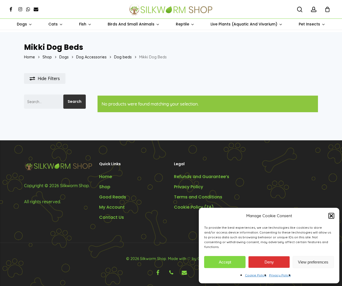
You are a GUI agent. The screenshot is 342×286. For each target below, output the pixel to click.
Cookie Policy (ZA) (194, 207)
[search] (300, 9)
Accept (225, 262)
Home (29, 56)
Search (74, 101)
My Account (112, 207)
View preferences (313, 262)
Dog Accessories (91, 56)
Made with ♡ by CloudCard (192, 258)
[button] (331, 216)
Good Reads (112, 197)
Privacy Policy (280, 275)
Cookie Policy (255, 275)
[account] (313, 9)
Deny (269, 262)
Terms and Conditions (198, 197)
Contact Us (111, 217)
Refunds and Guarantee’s (201, 177)
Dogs (64, 56)
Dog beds (123, 56)
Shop (47, 56)
